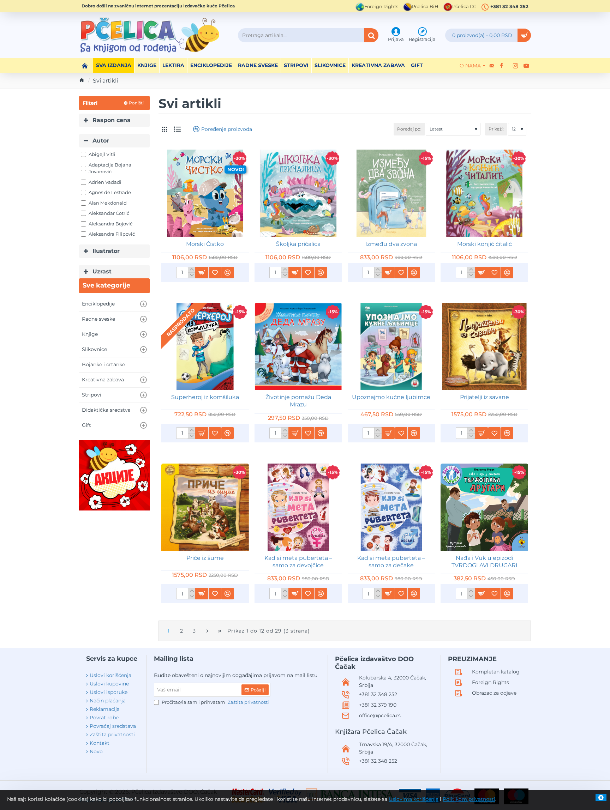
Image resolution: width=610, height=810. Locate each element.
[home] (82, 80)
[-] (191, 275)
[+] (191, 270)
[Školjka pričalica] (298, 193)
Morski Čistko (205, 244)
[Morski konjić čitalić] (484, 193)
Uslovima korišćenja (413, 799)
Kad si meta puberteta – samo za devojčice (298, 562)
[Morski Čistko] (205, 193)
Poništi (136, 102)
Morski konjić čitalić (484, 244)
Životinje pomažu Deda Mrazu (298, 401)
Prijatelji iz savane (484, 397)
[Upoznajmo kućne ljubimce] (391, 347)
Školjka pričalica (298, 244)
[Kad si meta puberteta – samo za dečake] (391, 507)
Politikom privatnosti (469, 799)
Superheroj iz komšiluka (205, 397)
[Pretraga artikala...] (371, 35)
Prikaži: (496, 129)
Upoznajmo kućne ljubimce (391, 397)
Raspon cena (111, 120)
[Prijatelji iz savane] (484, 347)
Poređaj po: (409, 129)
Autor (100, 140)
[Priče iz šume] (205, 507)
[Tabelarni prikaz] (164, 129)
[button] (201, 272)
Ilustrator (106, 251)
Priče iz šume (205, 558)
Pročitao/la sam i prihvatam (215, 702)
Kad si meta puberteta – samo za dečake (391, 562)
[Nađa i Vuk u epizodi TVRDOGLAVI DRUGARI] (484, 507)
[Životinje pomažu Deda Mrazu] (298, 347)
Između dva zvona (391, 244)
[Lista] (177, 129)
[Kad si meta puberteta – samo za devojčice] (298, 507)
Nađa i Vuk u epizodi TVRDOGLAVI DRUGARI (484, 562)
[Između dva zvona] (391, 193)
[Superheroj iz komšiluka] (205, 347)
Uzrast (102, 271)
